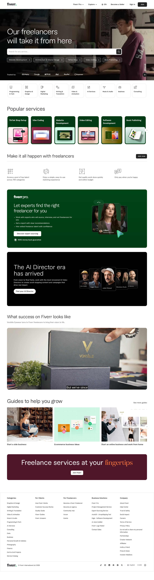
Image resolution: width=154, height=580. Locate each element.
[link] (19, 60)
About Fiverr (124, 503)
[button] (78, 4)
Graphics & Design (13, 503)
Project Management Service (102, 507)
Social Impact (124, 514)
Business (10, 537)
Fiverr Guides (40, 514)
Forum (65, 514)
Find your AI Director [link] (25, 291)
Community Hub (69, 511)
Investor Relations (126, 555)
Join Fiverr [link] (77, 473)
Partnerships (124, 536)
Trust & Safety (125, 511)
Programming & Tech (14, 522)
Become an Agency (70, 507)
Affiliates (123, 543)
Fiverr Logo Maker (98, 526)
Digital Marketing (13, 507)
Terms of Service (125, 522)
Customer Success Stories (44, 507)
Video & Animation (13, 514)
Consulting (10, 529)
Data (8, 533)
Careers (123, 518)
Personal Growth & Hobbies (16, 541)
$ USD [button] (140, 565)
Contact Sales (96, 529)
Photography (11, 545)
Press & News (125, 551)
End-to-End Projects (14, 552)
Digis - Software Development (102, 518)
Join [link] (142, 4)
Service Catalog (12, 556)
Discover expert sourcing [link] (27, 234)
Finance (9, 548)
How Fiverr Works (41, 503)
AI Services (11, 526)
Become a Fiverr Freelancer (73, 503)
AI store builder (97, 522)
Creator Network (126, 539)
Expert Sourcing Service (100, 511)
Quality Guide (40, 511)
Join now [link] (141, 156)
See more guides (140, 403)
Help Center (124, 507)
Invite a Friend (125, 547)
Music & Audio (12, 518)
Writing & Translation (14, 511)
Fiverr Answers (40, 518)
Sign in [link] (132, 4)
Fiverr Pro (95, 503)
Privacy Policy (125, 526)
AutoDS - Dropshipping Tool (101, 514)
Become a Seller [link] (117, 4)
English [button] (132, 565)
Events (65, 518)
